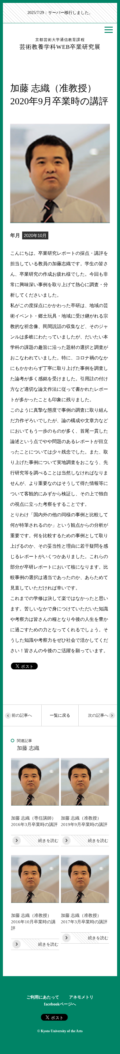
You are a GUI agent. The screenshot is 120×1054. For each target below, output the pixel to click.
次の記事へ (98, 715)
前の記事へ (22, 715)
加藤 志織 (28, 748)
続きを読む (48, 840)
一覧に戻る (60, 715)
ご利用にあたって (43, 997)
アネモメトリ (81, 997)
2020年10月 (35, 235)
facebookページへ (60, 1004)
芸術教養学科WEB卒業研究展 (60, 43)
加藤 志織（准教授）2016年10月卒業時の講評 (33, 922)
